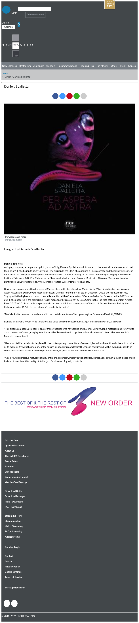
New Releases (9, 65)
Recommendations (67, 65)
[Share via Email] (84, 96)
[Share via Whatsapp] (76, 96)
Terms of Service (13, 577)
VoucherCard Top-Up (16, 482)
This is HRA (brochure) (17, 456)
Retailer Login (12, 547)
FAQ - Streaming (13, 531)
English (5, 22)
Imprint (9, 561)
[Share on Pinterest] (69, 96)
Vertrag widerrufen (15, 587)
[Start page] (17, 56)
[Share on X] (62, 96)
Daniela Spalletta (13, 239)
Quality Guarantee (14, 445)
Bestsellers (25, 65)
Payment (9, 466)
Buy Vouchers (12, 471)
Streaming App (12, 520)
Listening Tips (86, 65)
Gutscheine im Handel (16, 477)
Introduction (11, 440)
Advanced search (35, 14)
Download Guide (13, 491)
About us (9, 450)
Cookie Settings (13, 571)
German (8, 26)
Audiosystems (12, 536)
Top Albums (102, 65)
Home (4, 73)
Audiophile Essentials (44, 65)
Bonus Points (11, 461)
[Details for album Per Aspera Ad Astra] (69, 233)
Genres (132, 65)
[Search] (20, 13)
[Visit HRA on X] (14, 603)
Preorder (124, 65)
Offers (114, 65)
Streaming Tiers (13, 515)
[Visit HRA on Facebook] (7, 603)
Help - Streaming (14, 526)
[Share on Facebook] (55, 96)
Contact (9, 556)
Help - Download (14, 501)
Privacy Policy (12, 566)
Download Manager (15, 496)
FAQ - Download (13, 506)
